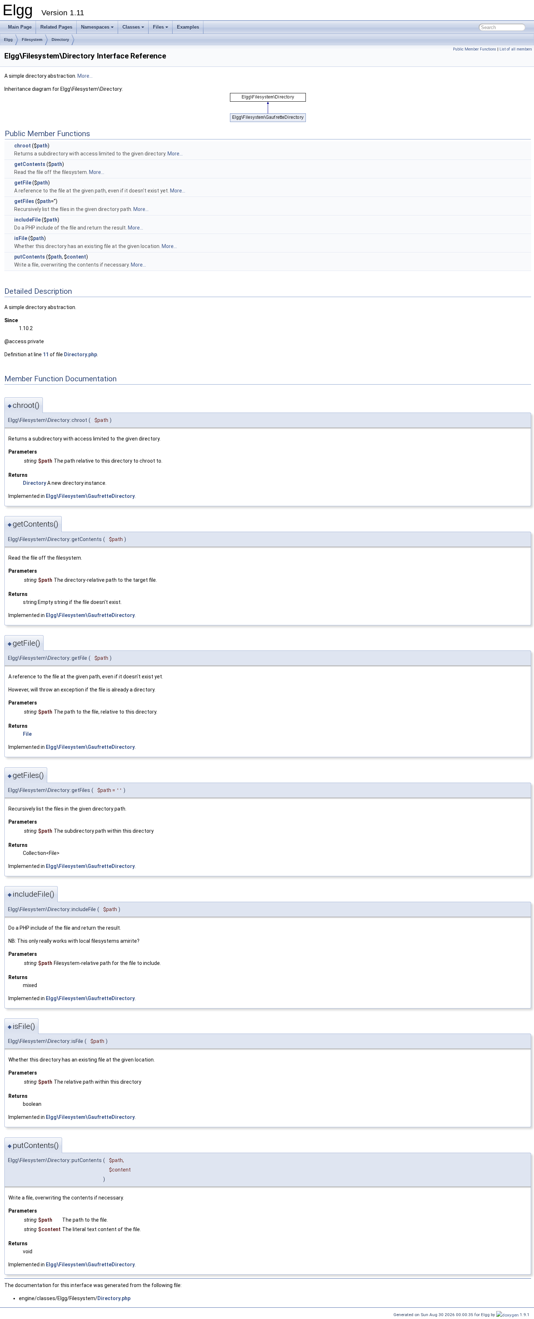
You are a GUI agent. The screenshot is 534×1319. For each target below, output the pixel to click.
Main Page (20, 27)
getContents (29, 164)
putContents (29, 257)
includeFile (27, 220)
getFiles (24, 201)
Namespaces (95, 27)
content (76, 257)
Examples (188, 27)
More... (85, 76)
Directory (60, 39)
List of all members (515, 49)
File (27, 734)
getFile (22, 183)
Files (158, 27)
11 (46, 354)
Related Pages (56, 27)
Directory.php (80, 354)
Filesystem (32, 39)
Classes (131, 27)
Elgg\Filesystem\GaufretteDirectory (90, 496)
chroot (22, 146)
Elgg (8, 39)
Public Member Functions (474, 49)
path (42, 146)
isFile (20, 238)
